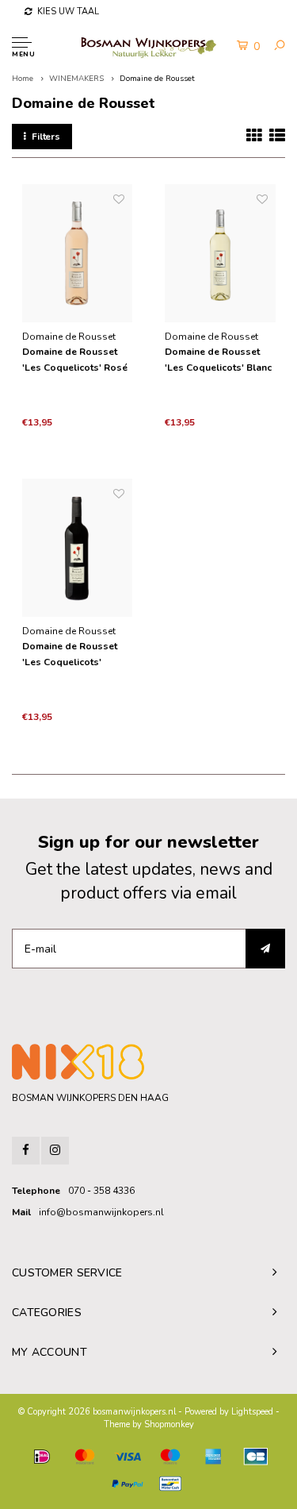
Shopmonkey (169, 1424)
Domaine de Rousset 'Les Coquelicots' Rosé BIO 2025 (75, 360)
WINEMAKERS (76, 78)
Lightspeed (252, 1412)
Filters (46, 136)
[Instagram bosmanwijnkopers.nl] (55, 1150)
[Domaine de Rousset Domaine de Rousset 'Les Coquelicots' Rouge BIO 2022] (77, 548)
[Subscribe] (265, 948)
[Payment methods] (42, 1456)
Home (22, 78)
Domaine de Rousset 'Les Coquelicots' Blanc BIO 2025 (218, 360)
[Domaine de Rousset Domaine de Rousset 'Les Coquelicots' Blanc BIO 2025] (220, 253)
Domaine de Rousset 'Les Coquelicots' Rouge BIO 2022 (69, 655)
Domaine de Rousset (157, 78)
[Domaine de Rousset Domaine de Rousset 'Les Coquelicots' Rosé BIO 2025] (77, 253)
